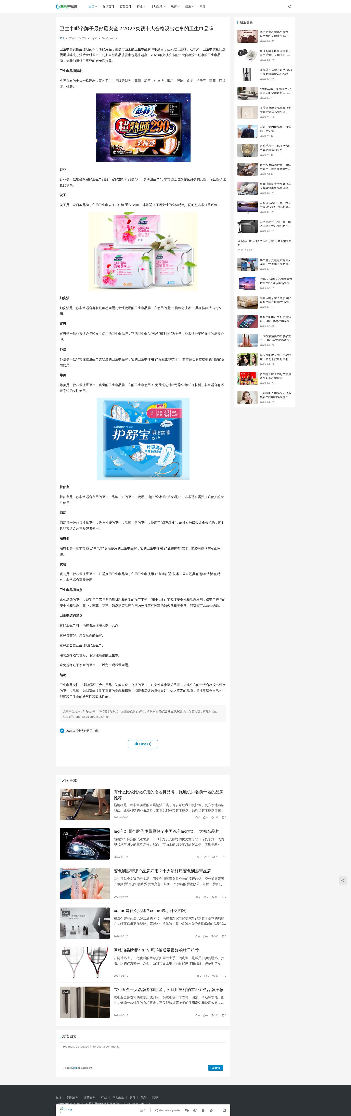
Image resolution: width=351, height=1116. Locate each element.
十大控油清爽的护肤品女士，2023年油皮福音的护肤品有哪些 (276, 340)
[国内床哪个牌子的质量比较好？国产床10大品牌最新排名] (247, 302)
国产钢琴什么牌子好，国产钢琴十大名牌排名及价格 (275, 225)
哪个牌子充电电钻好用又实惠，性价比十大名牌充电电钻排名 (275, 264)
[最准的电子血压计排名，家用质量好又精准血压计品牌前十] (247, 55)
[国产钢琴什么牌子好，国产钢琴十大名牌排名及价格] (247, 226)
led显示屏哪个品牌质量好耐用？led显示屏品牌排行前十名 (276, 283)
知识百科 (108, 6)
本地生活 (156, 6)
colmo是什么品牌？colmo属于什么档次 (150, 910)
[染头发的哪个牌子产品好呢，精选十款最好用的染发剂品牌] (247, 359)
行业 (140, 6)
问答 (202, 6)
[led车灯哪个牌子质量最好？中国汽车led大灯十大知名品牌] (85, 844)
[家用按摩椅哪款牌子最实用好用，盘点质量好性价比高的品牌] (247, 169)
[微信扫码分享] (187, 1110)
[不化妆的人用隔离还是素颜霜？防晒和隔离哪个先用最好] (247, 397)
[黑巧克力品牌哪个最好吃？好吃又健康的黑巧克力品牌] (247, 36)
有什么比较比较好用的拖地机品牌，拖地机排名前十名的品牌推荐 (168, 794)
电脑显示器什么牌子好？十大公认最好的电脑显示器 (275, 207)
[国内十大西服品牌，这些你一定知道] (247, 131)
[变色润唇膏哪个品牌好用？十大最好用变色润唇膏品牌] (85, 883)
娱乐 (188, 6)
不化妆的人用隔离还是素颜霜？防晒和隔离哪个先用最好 (275, 397)
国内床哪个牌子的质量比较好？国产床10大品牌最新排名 (275, 302)
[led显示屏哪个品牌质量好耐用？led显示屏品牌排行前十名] (247, 283)
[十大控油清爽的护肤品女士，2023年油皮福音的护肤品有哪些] (247, 340)
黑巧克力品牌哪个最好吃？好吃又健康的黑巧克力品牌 (275, 35)
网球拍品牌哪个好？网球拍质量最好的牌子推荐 (156, 950)
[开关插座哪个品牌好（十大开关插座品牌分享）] (247, 112)
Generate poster (169, 1110)
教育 (174, 6)
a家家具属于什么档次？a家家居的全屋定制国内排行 (275, 93)
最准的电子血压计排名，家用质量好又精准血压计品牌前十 (275, 55)
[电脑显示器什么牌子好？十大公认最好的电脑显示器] (247, 207)
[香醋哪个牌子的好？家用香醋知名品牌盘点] (247, 378)
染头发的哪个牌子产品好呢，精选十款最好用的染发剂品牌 (275, 359)
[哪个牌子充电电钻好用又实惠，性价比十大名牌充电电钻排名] (247, 264)
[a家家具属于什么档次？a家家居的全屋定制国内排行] (247, 93)
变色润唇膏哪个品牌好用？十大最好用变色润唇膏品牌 (162, 870)
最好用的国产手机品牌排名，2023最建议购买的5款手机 (275, 321)
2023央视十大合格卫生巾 (82, 730)
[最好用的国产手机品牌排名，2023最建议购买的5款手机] (247, 321)
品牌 (94, 38)
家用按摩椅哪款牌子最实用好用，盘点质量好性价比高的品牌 (275, 169)
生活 (91, 6)
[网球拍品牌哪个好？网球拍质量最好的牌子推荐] (85, 962)
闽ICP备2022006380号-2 (133, 1103)
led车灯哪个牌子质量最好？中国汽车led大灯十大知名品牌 (166, 831)
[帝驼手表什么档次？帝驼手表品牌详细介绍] (247, 150)
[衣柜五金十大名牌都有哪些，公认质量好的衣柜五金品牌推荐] (85, 1002)
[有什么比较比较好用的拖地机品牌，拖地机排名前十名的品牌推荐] (85, 804)
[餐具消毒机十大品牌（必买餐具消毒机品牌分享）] (247, 188)
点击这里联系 (170, 711)
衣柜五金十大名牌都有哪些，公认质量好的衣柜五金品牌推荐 (168, 989)
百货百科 (125, 6)
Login (74, 1067)
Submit (215, 1067)
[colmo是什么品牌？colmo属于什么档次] (85, 923)
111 (62, 38)
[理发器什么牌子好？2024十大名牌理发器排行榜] (247, 74)
